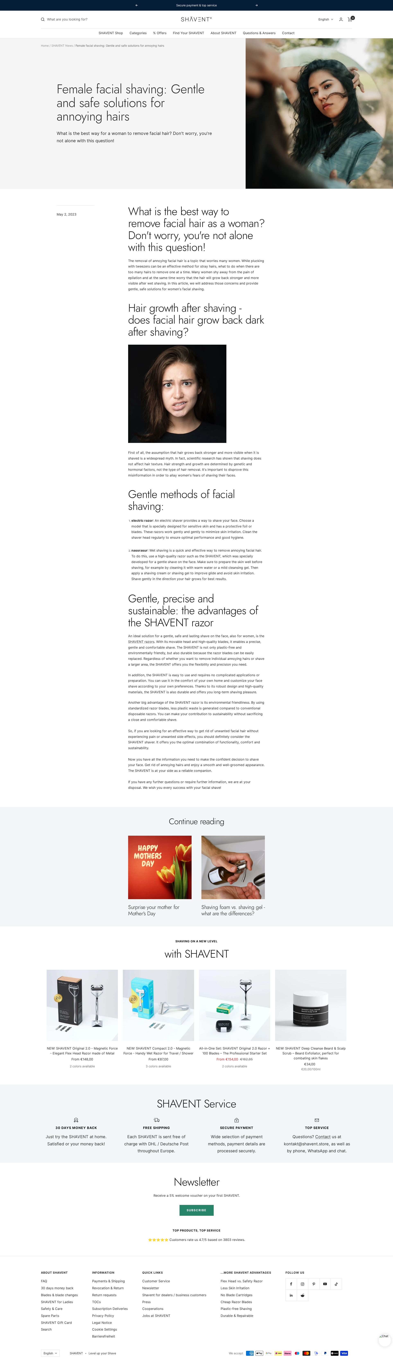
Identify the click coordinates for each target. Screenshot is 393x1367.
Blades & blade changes (59, 1295)
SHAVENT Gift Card (56, 1323)
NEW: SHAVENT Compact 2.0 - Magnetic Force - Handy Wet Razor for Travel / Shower (158, 1050)
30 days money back (57, 1288)
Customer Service (156, 1281)
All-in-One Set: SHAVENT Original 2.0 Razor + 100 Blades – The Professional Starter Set (234, 1050)
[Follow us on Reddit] (302, 1295)
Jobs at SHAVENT (156, 1316)
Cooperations (152, 1309)
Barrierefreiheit (103, 1336)
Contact (288, 33)
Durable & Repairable (237, 1316)
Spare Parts (50, 1316)
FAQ (44, 1281)
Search (46, 1329)
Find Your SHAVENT (188, 33)
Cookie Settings (104, 1329)
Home (45, 45)
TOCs (96, 1302)
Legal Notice (102, 1323)
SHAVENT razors (141, 642)
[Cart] (350, 19)
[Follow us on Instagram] (302, 1284)
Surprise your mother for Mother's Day (153, 910)
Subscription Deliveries (110, 1309)
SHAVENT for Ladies (57, 1302)
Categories (138, 33)
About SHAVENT (223, 33)
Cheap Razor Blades (236, 1302)
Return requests (104, 1295)
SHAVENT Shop (111, 33)
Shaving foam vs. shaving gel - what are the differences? (233, 910)
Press (146, 1302)
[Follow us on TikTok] (336, 1284)
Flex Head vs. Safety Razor (242, 1281)
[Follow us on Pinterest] (313, 1284)
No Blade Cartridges (236, 1295)
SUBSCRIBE (197, 1210)
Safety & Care (51, 1309)
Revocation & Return (108, 1288)
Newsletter (150, 1288)
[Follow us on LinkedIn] (291, 1295)
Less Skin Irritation (235, 1288)
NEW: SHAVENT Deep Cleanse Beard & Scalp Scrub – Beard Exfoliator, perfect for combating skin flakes (311, 1053)
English (323, 19)
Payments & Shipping (108, 1281)
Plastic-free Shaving (236, 1309)
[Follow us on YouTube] (325, 1284)
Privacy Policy (103, 1316)
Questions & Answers (259, 33)
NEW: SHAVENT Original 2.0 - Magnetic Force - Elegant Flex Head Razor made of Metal (82, 1050)
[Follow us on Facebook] (291, 1284)
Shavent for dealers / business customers (174, 1295)
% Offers (159, 33)
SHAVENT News (62, 45)
